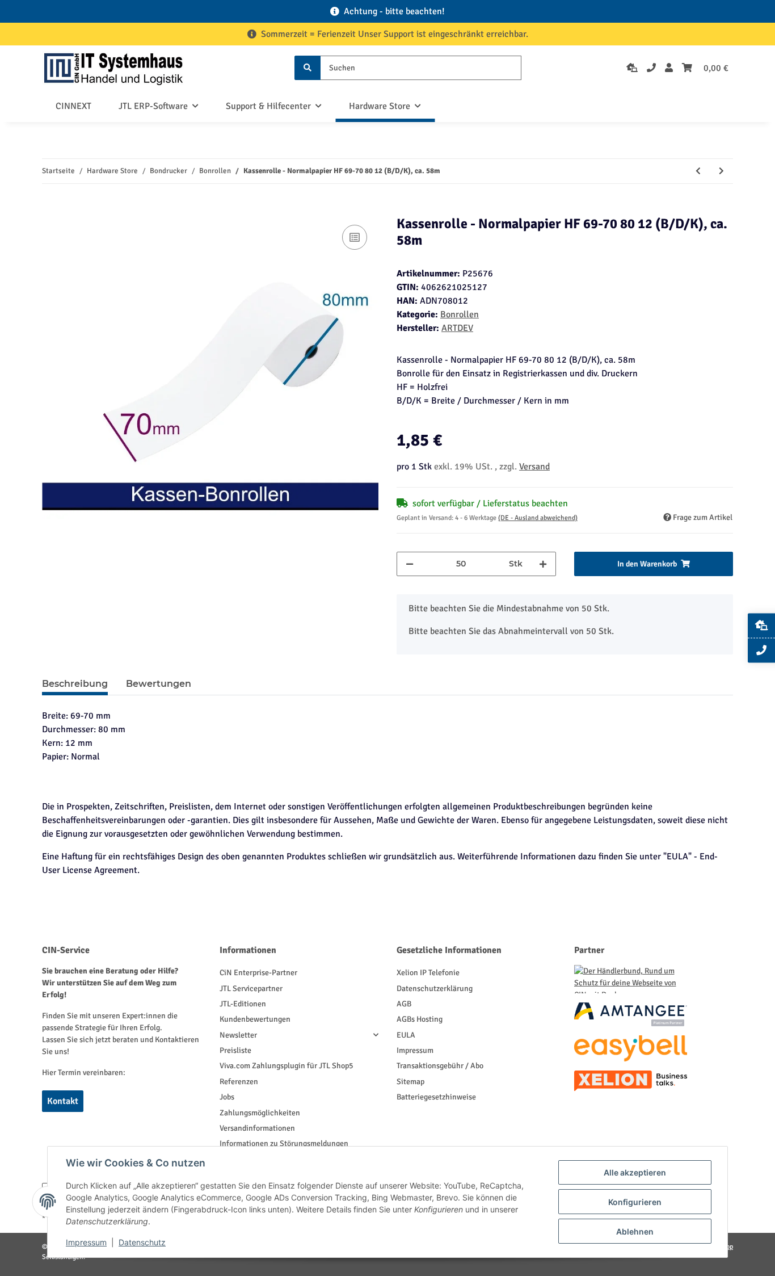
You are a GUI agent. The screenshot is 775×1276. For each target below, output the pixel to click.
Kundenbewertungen (255, 1019)
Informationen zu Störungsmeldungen (284, 1143)
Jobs (227, 1097)
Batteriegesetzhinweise (436, 1097)
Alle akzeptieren (635, 1172)
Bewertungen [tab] (158, 683)
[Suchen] (307, 68)
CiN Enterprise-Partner (258, 972)
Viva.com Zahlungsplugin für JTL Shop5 (286, 1066)
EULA (406, 1035)
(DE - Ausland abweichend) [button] (538, 518)
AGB (404, 1004)
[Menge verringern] (409, 564)
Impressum (415, 1050)
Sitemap (410, 1081)
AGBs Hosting (420, 1019)
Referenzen (239, 1081)
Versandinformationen (257, 1128)
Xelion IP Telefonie (428, 972)
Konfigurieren (635, 1202)
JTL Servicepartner (251, 988)
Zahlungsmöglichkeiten (260, 1113)
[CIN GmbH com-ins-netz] (113, 67)
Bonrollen (459, 314)
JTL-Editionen (243, 1004)
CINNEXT (73, 106)
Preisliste (235, 1050)
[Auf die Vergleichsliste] (354, 237)
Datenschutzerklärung (435, 988)
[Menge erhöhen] (542, 564)
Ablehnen (635, 1231)
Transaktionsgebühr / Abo (440, 1066)
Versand (534, 466)
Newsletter (238, 1035)
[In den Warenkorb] (51, 209)
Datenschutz (142, 1242)
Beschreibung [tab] (75, 683)
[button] (668, 68)
